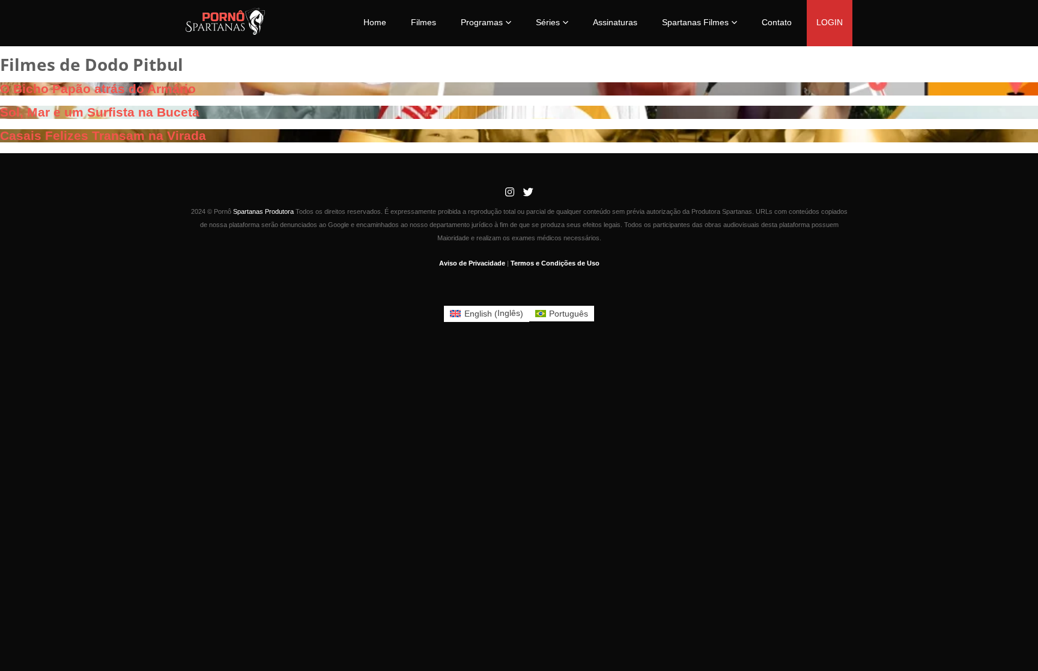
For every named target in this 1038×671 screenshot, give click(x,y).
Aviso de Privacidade (472, 263)
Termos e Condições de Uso (555, 263)
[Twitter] (528, 193)
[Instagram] (509, 193)
